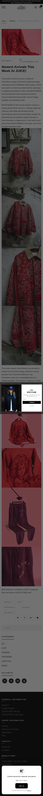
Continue (31, 402)
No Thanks (32, 405)
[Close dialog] (41, 386)
